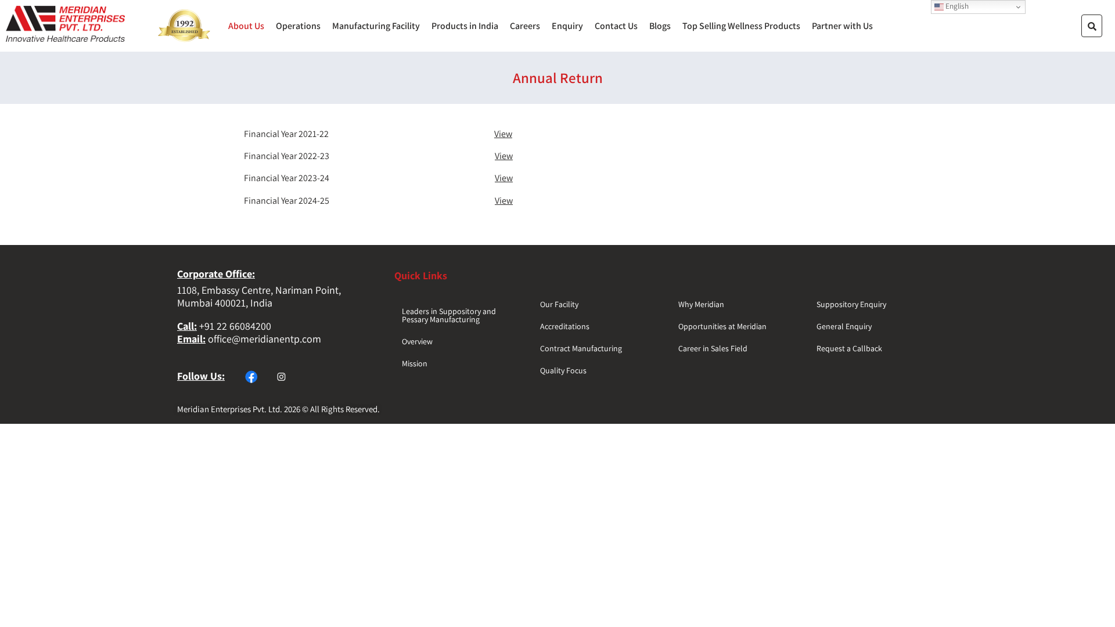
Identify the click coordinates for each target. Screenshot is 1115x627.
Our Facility (559, 304)
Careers (525, 26)
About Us (246, 26)
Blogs (660, 26)
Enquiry (567, 26)
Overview (417, 341)
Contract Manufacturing (581, 348)
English (956, 6)
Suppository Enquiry (851, 304)
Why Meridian (701, 304)
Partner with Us (842, 26)
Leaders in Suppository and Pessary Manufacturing (449, 315)
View (503, 134)
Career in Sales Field (712, 348)
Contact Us (616, 26)
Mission (414, 363)
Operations (298, 26)
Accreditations (564, 326)
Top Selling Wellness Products (741, 26)
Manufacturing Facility (376, 26)
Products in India (464, 26)
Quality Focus (563, 370)
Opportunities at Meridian (722, 326)
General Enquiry (844, 326)
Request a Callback (849, 348)
